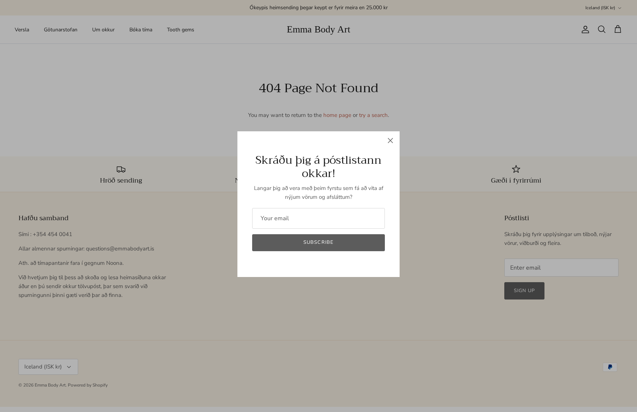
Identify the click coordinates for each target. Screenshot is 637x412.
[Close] (390, 140)
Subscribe (318, 242)
